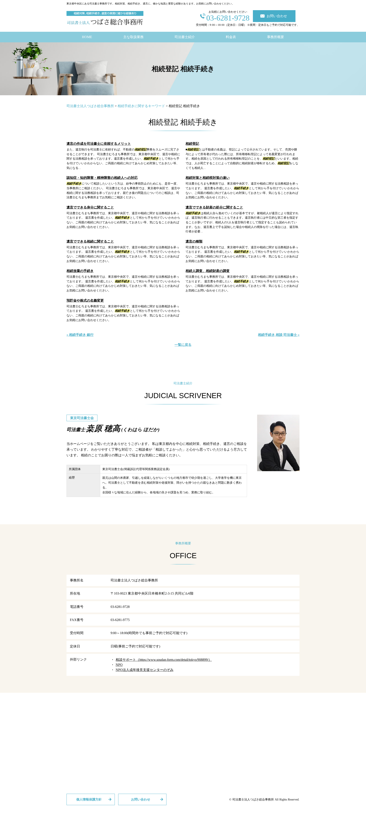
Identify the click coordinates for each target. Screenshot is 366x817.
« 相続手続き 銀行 (80, 335)
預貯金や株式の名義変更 (85, 300)
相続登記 (192, 143)
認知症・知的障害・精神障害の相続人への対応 (102, 177)
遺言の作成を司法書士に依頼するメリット (99, 143)
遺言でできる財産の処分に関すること (214, 207)
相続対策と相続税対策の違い (208, 177)
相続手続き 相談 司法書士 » (278, 335)
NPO (119, 665)
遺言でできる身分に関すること (90, 207)
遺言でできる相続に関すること (90, 241)
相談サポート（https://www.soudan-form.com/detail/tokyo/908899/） (164, 659)
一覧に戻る (183, 344)
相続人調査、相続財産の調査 (208, 271)
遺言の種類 (194, 241)
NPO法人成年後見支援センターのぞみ (144, 670)
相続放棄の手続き (80, 271)
